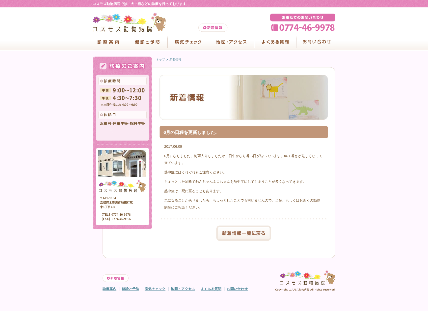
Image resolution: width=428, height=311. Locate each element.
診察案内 (110, 42)
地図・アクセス (231, 42)
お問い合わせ (315, 42)
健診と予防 (147, 42)
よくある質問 (275, 42)
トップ (160, 59)
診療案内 (109, 289)
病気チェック (188, 42)
